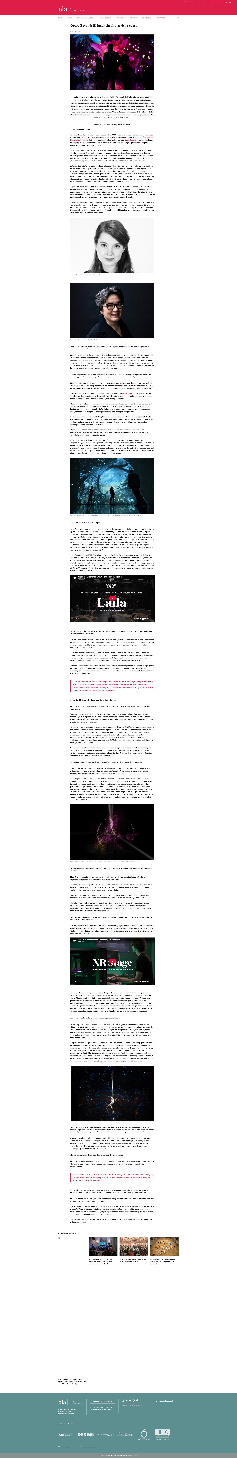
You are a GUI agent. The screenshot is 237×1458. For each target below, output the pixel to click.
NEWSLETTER (217, 2)
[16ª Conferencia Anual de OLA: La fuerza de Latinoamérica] (134, 1246)
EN (230, 2)
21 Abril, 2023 (76, 31)
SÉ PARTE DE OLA (188, 2)
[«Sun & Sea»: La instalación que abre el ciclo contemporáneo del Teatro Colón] (164, 1246)
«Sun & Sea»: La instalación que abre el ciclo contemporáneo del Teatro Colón (162, 1261)
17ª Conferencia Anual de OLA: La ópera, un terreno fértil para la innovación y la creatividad (102, 1261)
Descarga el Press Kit (164, 1401)
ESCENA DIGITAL (199, 2)
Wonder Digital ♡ (133, 1455)
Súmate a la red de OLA (102, 1401)
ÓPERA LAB (208, 2)
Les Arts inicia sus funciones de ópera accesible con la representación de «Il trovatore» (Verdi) (72, 1381)
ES (226, 2)
